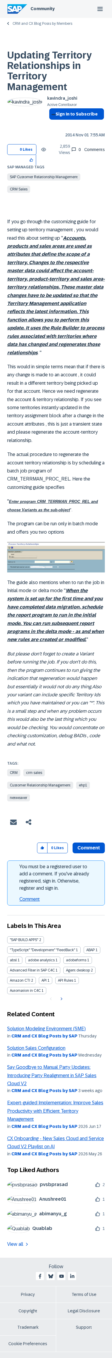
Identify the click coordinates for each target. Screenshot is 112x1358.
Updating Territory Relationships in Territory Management (49, 71)
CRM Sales (18, 189)
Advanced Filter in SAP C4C (32, 970)
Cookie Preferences (27, 1343)
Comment (29, 899)
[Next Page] (61, 999)
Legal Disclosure (84, 1310)
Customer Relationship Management (40, 785)
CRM (14, 773)
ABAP (90, 950)
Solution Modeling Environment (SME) (46, 1028)
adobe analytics (41, 960)
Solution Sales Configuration (36, 1048)
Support (84, 1327)
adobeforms (76, 960)
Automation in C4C (25, 991)
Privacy (28, 1294)
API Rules (65, 980)
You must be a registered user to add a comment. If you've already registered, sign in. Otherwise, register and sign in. (54, 877)
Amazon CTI (20, 980)
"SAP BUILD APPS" (24, 940)
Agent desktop (78, 970)
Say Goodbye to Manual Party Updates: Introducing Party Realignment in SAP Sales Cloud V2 (51, 1075)
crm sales (34, 773)
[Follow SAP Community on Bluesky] (50, 1276)
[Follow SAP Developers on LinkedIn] (72, 1276)
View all (15, 1244)
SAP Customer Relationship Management (44, 177)
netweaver (18, 798)
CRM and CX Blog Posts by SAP (44, 1036)
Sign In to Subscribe (77, 114)
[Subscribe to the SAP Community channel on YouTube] (61, 1276)
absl (13, 960)
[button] (31, 160)
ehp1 (83, 785)
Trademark (28, 1327)
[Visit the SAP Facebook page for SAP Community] (40, 1276)
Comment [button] (88, 847)
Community (42, 8)
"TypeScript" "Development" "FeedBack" (42, 950)
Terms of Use (84, 1294)
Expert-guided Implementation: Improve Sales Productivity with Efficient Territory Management (55, 1111)
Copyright (28, 1310)
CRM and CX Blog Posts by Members (42, 23)
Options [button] (52, 124)
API (44, 980)
